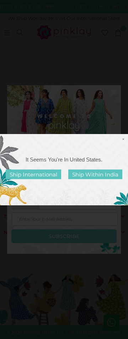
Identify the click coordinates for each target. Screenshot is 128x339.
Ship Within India (95, 174)
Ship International (33, 174)
